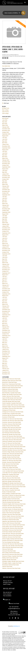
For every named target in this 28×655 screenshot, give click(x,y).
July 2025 (4, 137)
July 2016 (4, 297)
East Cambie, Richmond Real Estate (10, 431)
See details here (6, 66)
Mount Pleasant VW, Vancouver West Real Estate (13, 486)
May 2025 (4, 141)
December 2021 (6, 189)
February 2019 (5, 245)
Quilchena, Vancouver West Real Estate (11, 514)
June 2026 (4, 120)
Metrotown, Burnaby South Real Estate (11, 481)
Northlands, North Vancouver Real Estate (11, 497)
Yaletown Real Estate (7, 566)
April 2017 (4, 281)
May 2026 (4, 122)
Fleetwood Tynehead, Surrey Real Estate (11, 441)
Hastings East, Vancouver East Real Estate (12, 453)
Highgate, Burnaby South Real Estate (11, 457)
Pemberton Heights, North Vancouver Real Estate (14, 504)
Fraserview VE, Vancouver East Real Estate (12, 445)
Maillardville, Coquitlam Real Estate (10, 474)
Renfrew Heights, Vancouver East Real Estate (13, 516)
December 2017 (6, 268)
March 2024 (5, 158)
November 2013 (6, 353)
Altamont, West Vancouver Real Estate (11, 378)
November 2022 (6, 177)
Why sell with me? (7, 592)
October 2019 (5, 231)
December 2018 (6, 248)
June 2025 (4, 139)
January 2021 (5, 207)
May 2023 (4, 172)
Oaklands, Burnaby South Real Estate (11, 498)
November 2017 (6, 269)
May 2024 (4, 155)
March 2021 (5, 203)
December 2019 (6, 228)
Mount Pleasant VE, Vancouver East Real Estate (15, 56)
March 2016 (5, 304)
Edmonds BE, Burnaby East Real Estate (11, 434)
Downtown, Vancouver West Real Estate (11, 424)
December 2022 (6, 175)
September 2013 (6, 356)
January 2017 (5, 287)
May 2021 (4, 200)
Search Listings (7, 584)
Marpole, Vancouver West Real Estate (11, 478)
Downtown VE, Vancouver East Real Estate (12, 418)
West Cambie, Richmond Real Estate (11, 552)
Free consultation (7, 595)
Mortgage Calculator (8, 582)
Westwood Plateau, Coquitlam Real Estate (12, 556)
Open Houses (5, 111)
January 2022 (5, 188)
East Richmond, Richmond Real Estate (11, 432)
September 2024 (6, 148)
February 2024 (5, 160)
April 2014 (4, 344)
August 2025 (5, 135)
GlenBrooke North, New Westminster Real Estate (13, 446)
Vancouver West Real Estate (9, 551)
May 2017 (4, 280)
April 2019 (4, 241)
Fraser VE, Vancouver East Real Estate (11, 443)
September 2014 (6, 335)
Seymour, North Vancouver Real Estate (11, 523)
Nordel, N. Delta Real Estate (8, 491)
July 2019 (4, 236)
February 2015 (5, 327)
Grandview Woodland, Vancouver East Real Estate (14, 450)
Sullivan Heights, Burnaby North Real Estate (12, 538)
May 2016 (4, 301)
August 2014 (5, 337)
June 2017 (4, 278)
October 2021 (5, 193)
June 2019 (4, 238)
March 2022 (5, 184)
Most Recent (5, 118)
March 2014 (5, 346)
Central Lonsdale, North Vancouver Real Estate (13, 405)
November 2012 (6, 374)
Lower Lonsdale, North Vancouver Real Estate (13, 471)
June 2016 (4, 299)
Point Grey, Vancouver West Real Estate (11, 507)
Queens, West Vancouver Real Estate (11, 512)
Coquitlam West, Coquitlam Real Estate (11, 413)
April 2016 (4, 302)
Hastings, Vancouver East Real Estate (11, 455)
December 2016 (6, 288)
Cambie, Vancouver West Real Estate (11, 396)
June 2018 (4, 257)
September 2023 (6, 167)
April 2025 (4, 142)
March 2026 (5, 125)
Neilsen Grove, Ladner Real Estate (10, 488)
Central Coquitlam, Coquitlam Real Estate (12, 403)
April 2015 (4, 323)
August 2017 (5, 274)
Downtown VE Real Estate (8, 417)
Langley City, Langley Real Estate (10, 467)
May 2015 (4, 321)
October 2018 (5, 252)
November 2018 (6, 250)
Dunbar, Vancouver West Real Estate (10, 425)
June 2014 (4, 341)
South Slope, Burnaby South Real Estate (11, 531)
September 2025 (6, 134)
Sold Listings (5, 113)
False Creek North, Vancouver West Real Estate (13, 438)
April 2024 (4, 156)
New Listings (5, 110)
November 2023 (6, 163)
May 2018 (4, 259)
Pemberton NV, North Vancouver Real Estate (12, 505)
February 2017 (5, 285)
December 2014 (6, 330)
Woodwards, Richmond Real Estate (10, 564)
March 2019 (5, 243)
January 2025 (5, 144)
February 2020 (5, 224)
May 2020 (4, 219)
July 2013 (4, 360)
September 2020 (6, 212)
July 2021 (4, 196)
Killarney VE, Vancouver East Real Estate (11, 460)
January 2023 (5, 174)
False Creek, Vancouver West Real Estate (12, 439)
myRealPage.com (16, 626)
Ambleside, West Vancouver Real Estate (11, 380)
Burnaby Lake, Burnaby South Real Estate (12, 394)
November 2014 (6, 332)
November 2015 (6, 311)
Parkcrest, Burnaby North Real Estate (11, 502)
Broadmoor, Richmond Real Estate (10, 391)
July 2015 (4, 318)
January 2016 (5, 308)
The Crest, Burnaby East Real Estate (10, 542)
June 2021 (4, 198)
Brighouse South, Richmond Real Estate (11, 387)
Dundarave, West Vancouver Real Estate (11, 427)
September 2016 (6, 294)
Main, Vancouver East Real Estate (10, 476)
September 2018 (6, 254)
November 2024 (6, 146)
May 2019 (4, 240)
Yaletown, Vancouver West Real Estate (11, 568)
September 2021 (6, 195)
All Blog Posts (5, 108)
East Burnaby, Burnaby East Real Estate (11, 429)
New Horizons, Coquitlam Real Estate (11, 490)
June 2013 (4, 361)
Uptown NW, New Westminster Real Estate (12, 547)
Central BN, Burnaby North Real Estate (11, 401)
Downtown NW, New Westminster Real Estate (13, 415)
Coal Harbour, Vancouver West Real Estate (12, 408)
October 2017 (5, 271)
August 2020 (5, 214)
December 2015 (6, 309)
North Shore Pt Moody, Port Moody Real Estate (13, 495)
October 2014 (5, 334)
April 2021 (4, 201)
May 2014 (4, 342)
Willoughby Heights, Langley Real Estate (11, 563)
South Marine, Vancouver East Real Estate (12, 530)
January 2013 (5, 370)
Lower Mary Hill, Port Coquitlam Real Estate (12, 472)
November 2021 (6, 191)
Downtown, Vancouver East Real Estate (11, 422)
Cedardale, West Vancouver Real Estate (11, 399)
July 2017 (4, 276)
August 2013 (5, 358)
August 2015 (5, 316)
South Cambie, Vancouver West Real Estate (12, 526)
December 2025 (6, 128)
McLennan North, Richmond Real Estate (11, 479)
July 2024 (4, 151)
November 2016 (6, 290)
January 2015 (5, 328)
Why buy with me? (7, 581)
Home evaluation (7, 594)
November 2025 (6, 130)
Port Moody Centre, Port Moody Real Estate (12, 509)
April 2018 (4, 261)
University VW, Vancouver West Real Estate (12, 544)
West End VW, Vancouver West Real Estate (12, 554)
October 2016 (5, 292)
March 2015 (5, 325)
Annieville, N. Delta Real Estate (9, 382)
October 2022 (5, 179)
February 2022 (5, 186)
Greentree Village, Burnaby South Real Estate (12, 451)
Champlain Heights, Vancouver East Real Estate (13, 406)
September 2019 (6, 233)
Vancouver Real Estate (7, 549)
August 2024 (5, 149)
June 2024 (4, 153)
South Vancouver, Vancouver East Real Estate (13, 533)
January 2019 (5, 247)
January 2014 (5, 349)
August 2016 (5, 295)
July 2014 (4, 339)
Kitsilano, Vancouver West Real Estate (11, 462)
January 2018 (5, 266)
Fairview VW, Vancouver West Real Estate (12, 436)
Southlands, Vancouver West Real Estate (11, 535)
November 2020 (6, 208)
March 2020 (5, 222)
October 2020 (5, 210)
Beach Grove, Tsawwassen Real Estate (11, 384)
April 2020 (4, 221)
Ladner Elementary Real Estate (9, 465)
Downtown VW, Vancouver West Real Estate (12, 420)
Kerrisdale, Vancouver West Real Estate (11, 458)
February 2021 (5, 205)
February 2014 (5, 347)
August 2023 (5, 168)
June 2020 (4, 217)
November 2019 (6, 229)
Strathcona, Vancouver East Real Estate (11, 537)
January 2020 (5, 226)
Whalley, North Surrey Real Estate (10, 557)
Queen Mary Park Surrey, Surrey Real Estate (12, 511)
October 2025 (5, 132)
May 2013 (4, 363)
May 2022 (4, 181)
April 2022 (4, 182)
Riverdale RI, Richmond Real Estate (10, 519)
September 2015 (6, 314)
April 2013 (4, 365)
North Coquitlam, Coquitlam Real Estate (11, 493)
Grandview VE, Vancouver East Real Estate (12, 448)
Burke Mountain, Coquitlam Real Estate (11, 392)
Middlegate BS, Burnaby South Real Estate (12, 483)
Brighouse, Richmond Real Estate (10, 389)
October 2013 (5, 354)
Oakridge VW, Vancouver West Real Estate (12, 500)
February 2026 (5, 127)
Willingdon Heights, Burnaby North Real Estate (13, 561)
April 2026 (4, 123)
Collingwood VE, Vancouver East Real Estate (12, 411)
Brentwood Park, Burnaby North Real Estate (12, 385)
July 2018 (4, 255)
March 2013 (5, 367)
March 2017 (5, 283)
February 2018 (5, 264)
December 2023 (6, 162)
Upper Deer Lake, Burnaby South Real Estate (12, 545)
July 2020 (4, 215)
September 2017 (6, 273)
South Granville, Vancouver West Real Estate (12, 528)
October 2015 (5, 313)
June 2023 (4, 170)
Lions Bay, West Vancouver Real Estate (11, 469)
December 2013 (6, 351)
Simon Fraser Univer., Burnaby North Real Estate (13, 524)
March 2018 (5, 262)
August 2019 (5, 235)
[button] (9, 618)
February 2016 (5, 306)
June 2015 (4, 320)
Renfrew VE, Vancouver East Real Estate (11, 518)
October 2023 (5, 165)
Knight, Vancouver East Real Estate (10, 464)
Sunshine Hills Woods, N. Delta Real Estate (12, 540)
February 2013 (5, 368)
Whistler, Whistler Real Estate (9, 559)
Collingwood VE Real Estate (8, 410)
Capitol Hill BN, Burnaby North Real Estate (12, 398)
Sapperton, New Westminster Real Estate (12, 521)
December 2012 (6, 372)
